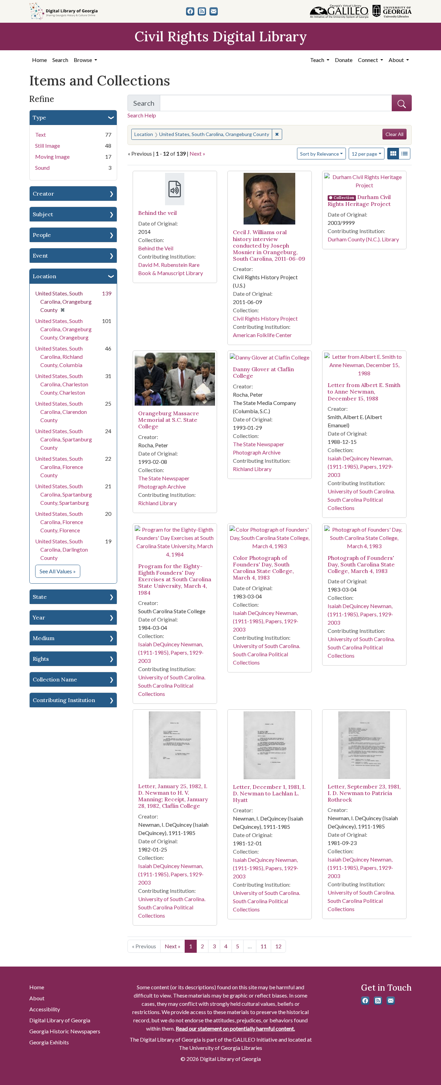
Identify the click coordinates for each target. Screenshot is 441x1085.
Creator (43, 193)
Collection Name (55, 679)
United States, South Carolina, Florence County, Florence (59, 521)
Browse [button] (83, 59)
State (40, 596)
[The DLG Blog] (202, 11)
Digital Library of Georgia (59, 1020)
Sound (42, 167)
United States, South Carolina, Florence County (59, 466)
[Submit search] (402, 103)
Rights (41, 658)
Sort (319, 154)
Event (40, 255)
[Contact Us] (213, 11)
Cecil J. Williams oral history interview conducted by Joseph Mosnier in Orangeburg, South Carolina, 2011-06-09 (269, 245)
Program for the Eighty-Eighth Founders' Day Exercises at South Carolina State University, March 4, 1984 (174, 579)
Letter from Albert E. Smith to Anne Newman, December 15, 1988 (364, 391)
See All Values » (60, 570)
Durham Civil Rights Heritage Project (359, 200)
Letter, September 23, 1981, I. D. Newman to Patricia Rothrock (364, 793)
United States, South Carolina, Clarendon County (61, 411)
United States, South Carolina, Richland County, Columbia (59, 356)
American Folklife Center (262, 335)
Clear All (394, 134)
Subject (43, 214)
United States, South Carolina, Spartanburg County (63, 439)
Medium (43, 638)
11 (263, 946)
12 (364, 153)
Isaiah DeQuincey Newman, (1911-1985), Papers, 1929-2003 (360, 466)
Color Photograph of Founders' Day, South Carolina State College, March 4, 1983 (263, 567)
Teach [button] (317, 59)
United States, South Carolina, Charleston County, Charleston (61, 384)
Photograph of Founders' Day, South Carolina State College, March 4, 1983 (361, 564)
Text (40, 134)
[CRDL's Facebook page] (190, 11)
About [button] (397, 59)
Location (44, 276)
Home (39, 59)
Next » (197, 153)
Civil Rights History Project (265, 318)
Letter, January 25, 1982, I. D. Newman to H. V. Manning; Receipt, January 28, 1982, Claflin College (173, 796)
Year (39, 617)
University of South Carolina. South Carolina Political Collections (361, 499)
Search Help (141, 115)
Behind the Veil (155, 248)
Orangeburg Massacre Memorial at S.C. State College (168, 420)
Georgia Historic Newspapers (64, 1031)
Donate (343, 59)
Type (39, 117)
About (36, 998)
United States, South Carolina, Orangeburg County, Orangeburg (63, 329)
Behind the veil (157, 212)
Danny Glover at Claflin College (263, 372)
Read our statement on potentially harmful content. (235, 1028)
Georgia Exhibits (49, 1042)
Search (60, 59)
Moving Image (52, 156)
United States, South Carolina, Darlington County (61, 549)
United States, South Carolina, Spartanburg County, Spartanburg (63, 494)
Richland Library (157, 503)
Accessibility (44, 1009)
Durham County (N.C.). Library (363, 239)
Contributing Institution (64, 700)
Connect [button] (368, 59)
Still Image (47, 145)
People (42, 234)
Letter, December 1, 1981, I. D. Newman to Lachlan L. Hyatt (269, 793)
